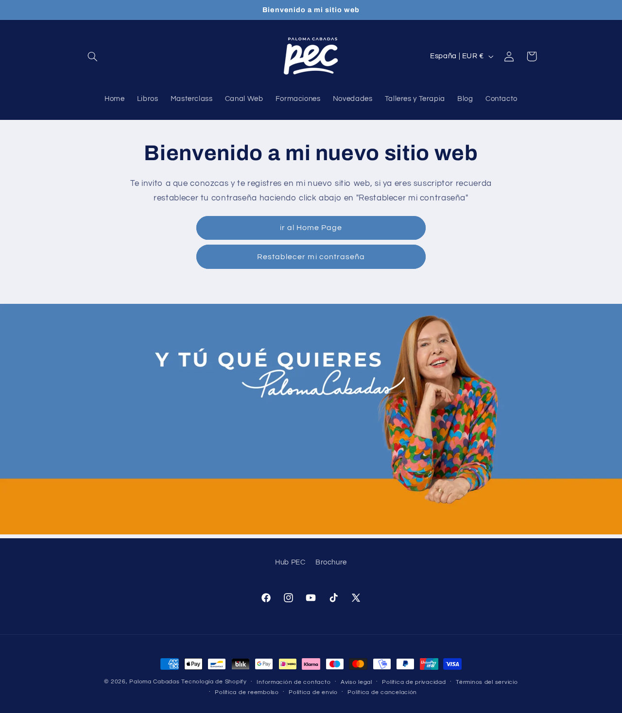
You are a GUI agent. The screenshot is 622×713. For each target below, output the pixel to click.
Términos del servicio (487, 682)
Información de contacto (293, 682)
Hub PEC (290, 562)
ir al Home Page (311, 228)
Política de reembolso (246, 692)
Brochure (331, 562)
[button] (93, 56)
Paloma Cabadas (154, 681)
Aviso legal (356, 682)
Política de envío (313, 692)
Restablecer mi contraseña (311, 257)
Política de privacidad (414, 682)
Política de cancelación (382, 692)
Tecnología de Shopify (213, 681)
